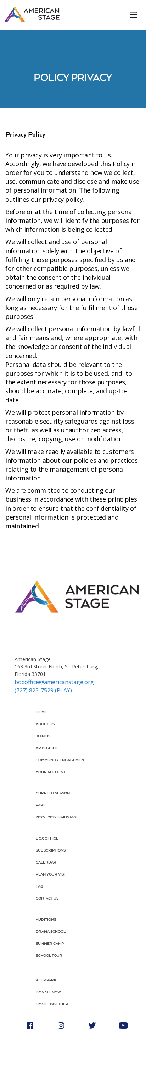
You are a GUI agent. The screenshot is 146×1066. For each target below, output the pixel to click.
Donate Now (48, 992)
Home (41, 712)
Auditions (46, 919)
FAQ (39, 886)
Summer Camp (50, 943)
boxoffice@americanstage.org (54, 682)
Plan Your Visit (51, 874)
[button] (129, 15)
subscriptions (51, 850)
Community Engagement (61, 760)
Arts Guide (47, 748)
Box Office (47, 838)
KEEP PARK (46, 980)
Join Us (43, 736)
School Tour (49, 955)
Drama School (51, 931)
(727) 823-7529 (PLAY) (43, 690)
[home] (32, 14)
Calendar (46, 862)
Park (41, 805)
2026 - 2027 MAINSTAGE (57, 817)
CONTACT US (47, 898)
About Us (45, 724)
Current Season (53, 793)
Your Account (51, 772)
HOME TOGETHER (52, 1004)
